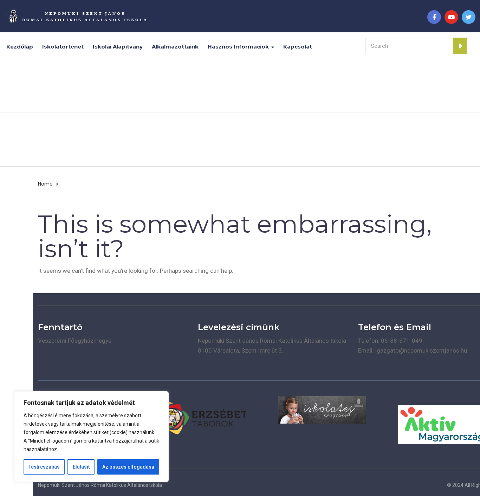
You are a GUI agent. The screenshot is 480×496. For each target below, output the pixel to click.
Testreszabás (44, 467)
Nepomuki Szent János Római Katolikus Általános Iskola (100, 485)
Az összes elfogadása (128, 467)
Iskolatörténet (63, 46)
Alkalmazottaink (175, 46)
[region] (91, 436)
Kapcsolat (297, 46)
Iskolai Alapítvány (118, 46)
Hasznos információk (238, 46)
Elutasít (81, 467)
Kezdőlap (19, 46)
